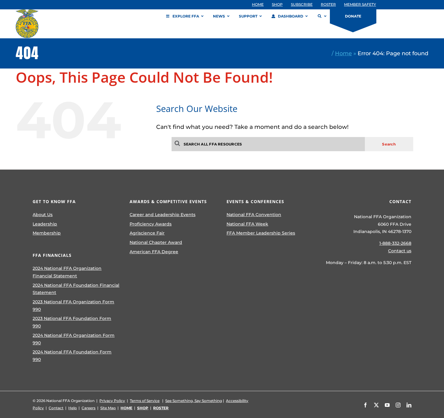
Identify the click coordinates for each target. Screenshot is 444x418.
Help (72, 408)
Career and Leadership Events (162, 214)
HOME (126, 408)
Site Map (108, 408)
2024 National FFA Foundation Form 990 (72, 355)
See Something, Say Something (193, 400)
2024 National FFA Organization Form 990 (73, 339)
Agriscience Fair (147, 233)
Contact (56, 408)
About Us (43, 214)
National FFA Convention (254, 214)
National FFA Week (247, 224)
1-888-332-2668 (395, 243)
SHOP (142, 408)
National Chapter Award (156, 242)
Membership (47, 233)
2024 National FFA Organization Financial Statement (67, 272)
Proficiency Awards (151, 224)
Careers (88, 408)
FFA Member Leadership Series (261, 233)
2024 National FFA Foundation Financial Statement (76, 288)
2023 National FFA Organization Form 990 (73, 305)
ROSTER (161, 408)
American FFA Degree (154, 251)
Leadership (45, 224)
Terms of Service (144, 400)
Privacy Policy (112, 400)
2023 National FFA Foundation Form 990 (72, 322)
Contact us (399, 251)
